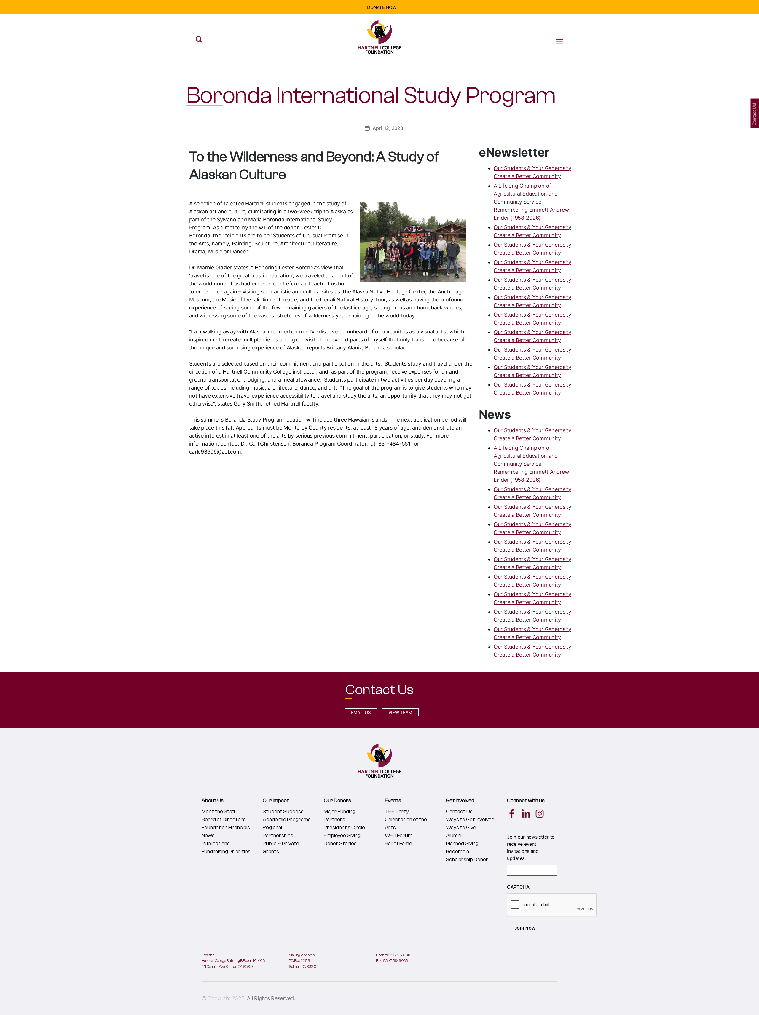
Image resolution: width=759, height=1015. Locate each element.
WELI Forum (398, 835)
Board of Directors (224, 819)
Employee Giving (342, 835)
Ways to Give (461, 827)
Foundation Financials (226, 827)
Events (393, 800)
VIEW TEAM (400, 712)
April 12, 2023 (388, 128)
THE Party (397, 811)
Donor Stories (340, 843)
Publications (216, 843)
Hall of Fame (398, 843)
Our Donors (337, 800)
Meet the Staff (219, 811)
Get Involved (460, 800)
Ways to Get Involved (470, 819)
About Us (213, 800)
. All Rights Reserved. (269, 998)
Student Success (283, 811)
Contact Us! (754, 114)
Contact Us (459, 811)
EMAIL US (361, 712)
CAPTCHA (518, 887)
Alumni (453, 835)
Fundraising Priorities (226, 851)
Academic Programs (287, 819)
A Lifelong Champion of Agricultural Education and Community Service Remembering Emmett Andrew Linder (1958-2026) (531, 202)
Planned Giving (462, 843)
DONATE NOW (381, 7)
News (208, 835)
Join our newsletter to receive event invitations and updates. (531, 847)
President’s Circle (344, 827)
